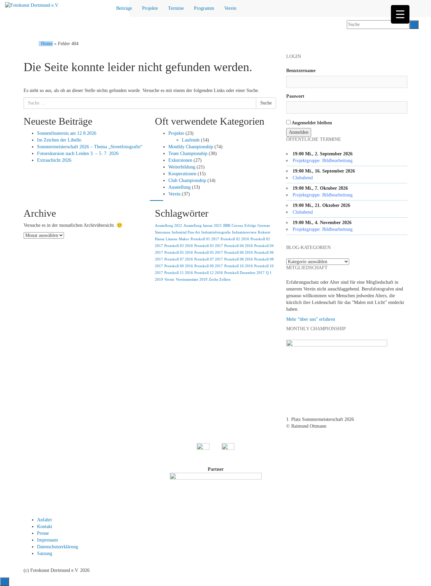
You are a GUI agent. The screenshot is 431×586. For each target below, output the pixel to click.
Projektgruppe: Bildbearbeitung (323, 160)
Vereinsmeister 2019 (191, 279)
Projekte (150, 8)
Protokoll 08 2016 (238, 259)
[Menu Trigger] (400, 14)
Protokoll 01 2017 (205, 239)
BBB (226, 225)
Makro (184, 239)
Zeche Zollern (220, 279)
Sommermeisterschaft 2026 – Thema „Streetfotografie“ (89, 146)
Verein (230, 8)
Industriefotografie (216, 232)
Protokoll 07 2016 (178, 259)
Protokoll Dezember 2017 (244, 273)
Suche (266, 102)
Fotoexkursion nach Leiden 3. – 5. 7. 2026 (78, 153)
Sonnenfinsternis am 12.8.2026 (66, 133)
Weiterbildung (181, 166)
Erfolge (250, 225)
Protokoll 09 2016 (178, 266)
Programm (204, 8)
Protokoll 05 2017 (208, 252)
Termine (176, 8)
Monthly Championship (190, 146)
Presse (43, 533)
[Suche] (414, 24)
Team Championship (187, 153)
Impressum (47, 540)
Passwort (295, 96)
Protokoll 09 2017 (208, 266)
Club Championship (187, 180)
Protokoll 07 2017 (208, 259)
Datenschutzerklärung (57, 546)
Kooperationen (182, 173)
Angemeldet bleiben (311, 122)
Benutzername (301, 70)
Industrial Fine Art (186, 232)
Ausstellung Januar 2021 (203, 225)
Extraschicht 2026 (54, 160)
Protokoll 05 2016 (178, 252)
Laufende (191, 140)
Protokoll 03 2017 (208, 246)
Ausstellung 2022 (168, 225)
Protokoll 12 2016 (208, 273)
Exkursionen (180, 160)
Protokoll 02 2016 (235, 239)
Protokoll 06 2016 (238, 252)
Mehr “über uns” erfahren (310, 319)
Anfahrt (44, 519)
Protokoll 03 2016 (178, 246)
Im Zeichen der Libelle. (59, 140)
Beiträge (124, 8)
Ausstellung (179, 187)
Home (47, 43)
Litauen (171, 239)
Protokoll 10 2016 (238, 266)
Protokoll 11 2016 (178, 273)
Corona (237, 225)
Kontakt (44, 526)
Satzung (44, 553)
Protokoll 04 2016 (238, 246)
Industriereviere (244, 232)
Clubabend (303, 177)
